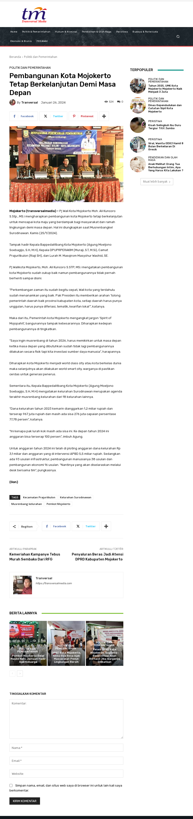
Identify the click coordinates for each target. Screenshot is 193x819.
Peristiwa (155, 121)
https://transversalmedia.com (54, 583)
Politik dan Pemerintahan (40, 57)
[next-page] (20, 674)
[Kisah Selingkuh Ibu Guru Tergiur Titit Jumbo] (138, 125)
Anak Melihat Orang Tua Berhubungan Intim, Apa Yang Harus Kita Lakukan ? (165, 167)
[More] (104, 116)
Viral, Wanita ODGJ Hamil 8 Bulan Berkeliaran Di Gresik (165, 146)
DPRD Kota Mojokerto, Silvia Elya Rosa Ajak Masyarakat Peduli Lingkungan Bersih (66, 657)
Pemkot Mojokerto (58, 504)
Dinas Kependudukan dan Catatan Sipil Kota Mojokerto (165, 108)
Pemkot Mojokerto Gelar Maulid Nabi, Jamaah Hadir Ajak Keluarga (28, 658)
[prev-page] (12, 674)
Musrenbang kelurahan (26, 504)
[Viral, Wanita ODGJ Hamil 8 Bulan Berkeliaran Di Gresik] (138, 144)
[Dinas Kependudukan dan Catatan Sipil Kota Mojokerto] (138, 105)
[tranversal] (13, 102)
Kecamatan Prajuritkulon (39, 497)
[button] (178, 36)
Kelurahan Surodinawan (75, 497)
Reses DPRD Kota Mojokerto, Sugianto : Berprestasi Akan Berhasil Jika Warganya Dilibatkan (104, 655)
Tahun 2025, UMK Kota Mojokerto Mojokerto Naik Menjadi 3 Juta (165, 88)
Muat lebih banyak (155, 182)
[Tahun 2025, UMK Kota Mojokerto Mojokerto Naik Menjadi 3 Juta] (138, 86)
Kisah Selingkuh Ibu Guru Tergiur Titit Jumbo (164, 127)
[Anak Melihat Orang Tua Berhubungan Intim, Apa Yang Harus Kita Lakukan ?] (138, 164)
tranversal (29, 102)
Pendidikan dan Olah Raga (162, 158)
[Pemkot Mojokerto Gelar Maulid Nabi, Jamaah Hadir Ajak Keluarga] (28, 643)
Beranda (15, 57)
